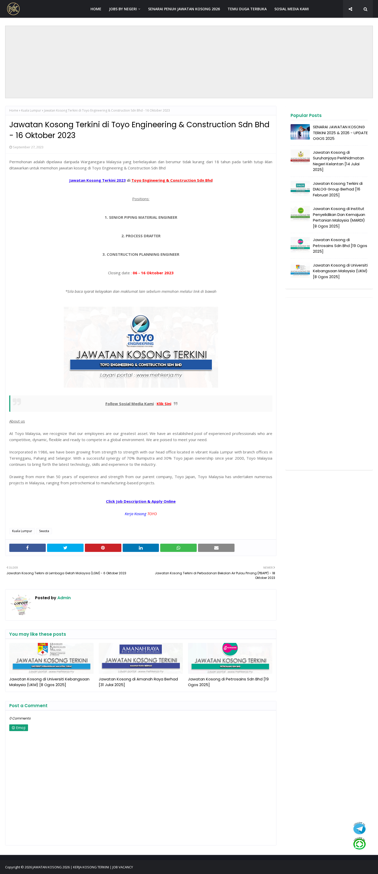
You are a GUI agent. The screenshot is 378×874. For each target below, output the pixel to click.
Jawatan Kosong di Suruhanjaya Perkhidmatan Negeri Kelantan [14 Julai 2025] (338, 161)
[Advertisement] (189, 62)
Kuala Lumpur (31, 110)
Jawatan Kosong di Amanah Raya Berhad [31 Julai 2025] (138, 682)
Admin (63, 598)
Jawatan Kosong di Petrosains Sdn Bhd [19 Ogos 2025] (228, 682)
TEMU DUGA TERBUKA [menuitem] (247, 8)
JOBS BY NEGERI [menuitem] (123, 8)
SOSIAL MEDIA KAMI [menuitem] (291, 8)
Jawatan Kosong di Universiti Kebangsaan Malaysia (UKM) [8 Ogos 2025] (49, 682)
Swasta (44, 531)
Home (13, 110)
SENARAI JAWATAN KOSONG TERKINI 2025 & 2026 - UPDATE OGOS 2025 (340, 132)
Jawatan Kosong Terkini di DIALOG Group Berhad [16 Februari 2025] (338, 189)
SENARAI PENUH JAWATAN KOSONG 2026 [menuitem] (184, 8)
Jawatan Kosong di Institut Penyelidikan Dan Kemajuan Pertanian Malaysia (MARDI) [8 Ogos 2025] (339, 217)
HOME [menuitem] (96, 8)
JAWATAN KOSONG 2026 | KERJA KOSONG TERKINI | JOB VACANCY (83, 867)
